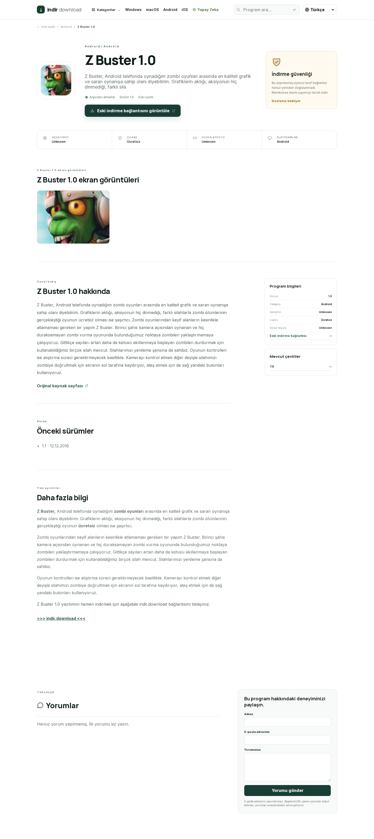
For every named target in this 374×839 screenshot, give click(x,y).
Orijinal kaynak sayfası (60, 385)
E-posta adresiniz (257, 732)
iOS (185, 9)
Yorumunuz (252, 749)
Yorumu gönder (288, 790)
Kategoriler (106, 10)
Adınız (248, 714)
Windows (133, 9)
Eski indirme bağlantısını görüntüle (133, 110)
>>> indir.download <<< (61, 618)
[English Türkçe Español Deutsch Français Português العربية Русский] (320, 10)
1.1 (44, 445)
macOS (152, 9)
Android (170, 9)
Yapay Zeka (208, 9)
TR (272, 366)
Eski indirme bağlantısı (288, 336)
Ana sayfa (48, 27)
